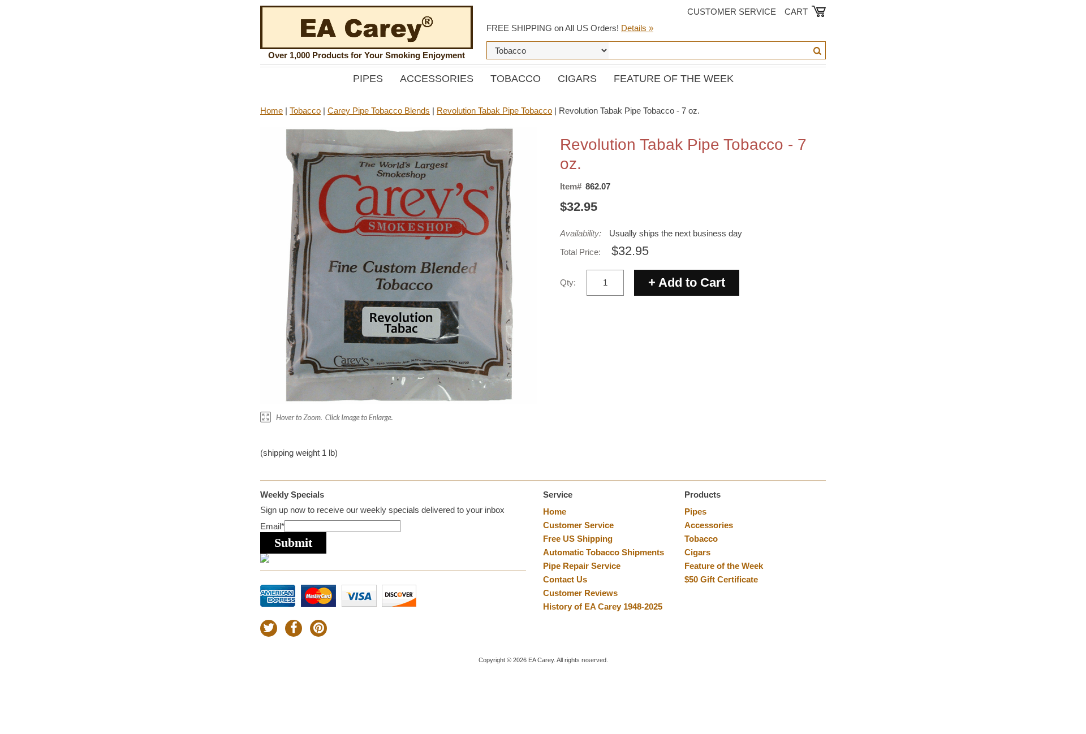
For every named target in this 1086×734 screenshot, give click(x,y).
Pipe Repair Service (581, 566)
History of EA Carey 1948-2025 (602, 606)
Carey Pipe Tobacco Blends (378, 110)
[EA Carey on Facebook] (293, 628)
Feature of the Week (674, 78)
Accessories (436, 78)
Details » (637, 28)
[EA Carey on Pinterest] (318, 628)
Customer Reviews (580, 593)
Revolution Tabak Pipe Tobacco (494, 110)
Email (272, 526)
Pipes (368, 78)
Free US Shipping (578, 538)
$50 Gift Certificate (721, 579)
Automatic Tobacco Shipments (603, 552)
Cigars (577, 78)
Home (271, 110)
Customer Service (731, 11)
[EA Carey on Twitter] (268, 628)
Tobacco (515, 78)
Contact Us (565, 579)
